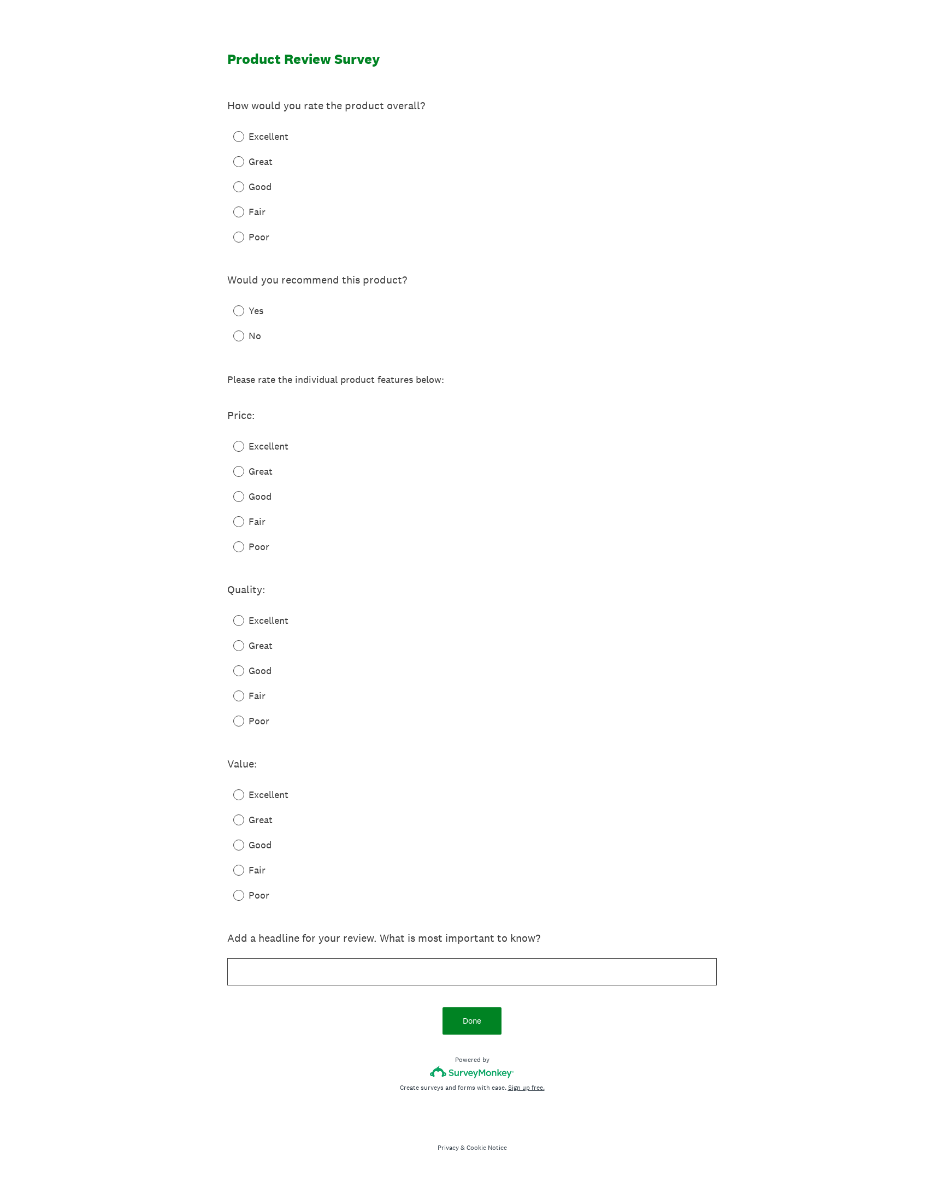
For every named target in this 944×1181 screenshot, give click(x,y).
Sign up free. (526, 1087)
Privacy (448, 1147)
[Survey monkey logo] (472, 1072)
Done (472, 1020)
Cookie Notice (487, 1147)
